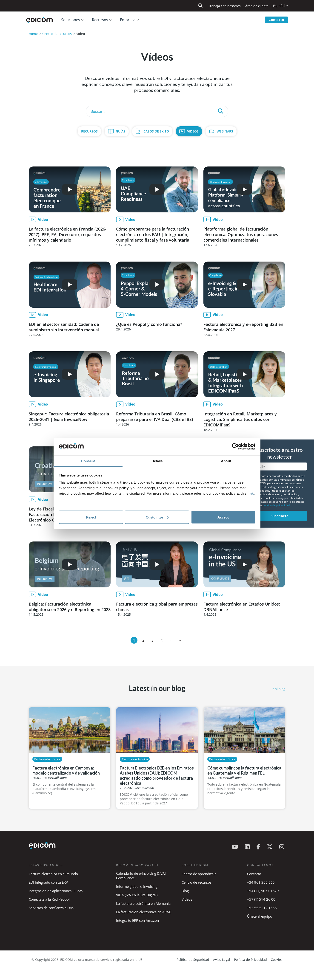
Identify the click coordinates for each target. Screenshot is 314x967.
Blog (185, 890)
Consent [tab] (88, 461)
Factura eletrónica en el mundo (53, 873)
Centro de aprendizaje (199, 873)
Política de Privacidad (250, 959)
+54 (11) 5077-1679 (263, 890)
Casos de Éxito (156, 131)
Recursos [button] (100, 19)
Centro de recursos (57, 33)
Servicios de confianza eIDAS (51, 907)
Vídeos (193, 131)
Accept (223, 517)
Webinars (225, 131)
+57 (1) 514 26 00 (261, 899)
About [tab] (226, 461)
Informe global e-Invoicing (136, 886)
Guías (120, 131)
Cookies (277, 959)
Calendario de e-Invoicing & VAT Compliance (141, 875)
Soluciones (70, 19)
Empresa (127, 19)
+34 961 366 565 (261, 882)
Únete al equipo (259, 916)
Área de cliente (256, 6)
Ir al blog (278, 689)
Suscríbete (279, 515)
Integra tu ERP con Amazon (137, 920)
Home (33, 33)
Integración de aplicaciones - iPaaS (56, 890)
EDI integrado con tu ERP (48, 882)
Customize (154, 517)
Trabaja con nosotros (224, 6)
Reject (91, 517)
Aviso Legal (221, 959)
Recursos (89, 131)
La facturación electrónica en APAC (143, 912)
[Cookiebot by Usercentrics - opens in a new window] (235, 446)
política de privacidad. (276, 505)
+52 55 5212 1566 (262, 907)
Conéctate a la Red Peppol (49, 899)
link (251, 493)
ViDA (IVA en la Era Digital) (136, 895)
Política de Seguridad (193, 959)
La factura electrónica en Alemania (143, 903)
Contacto (276, 19)
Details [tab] (157, 461)
